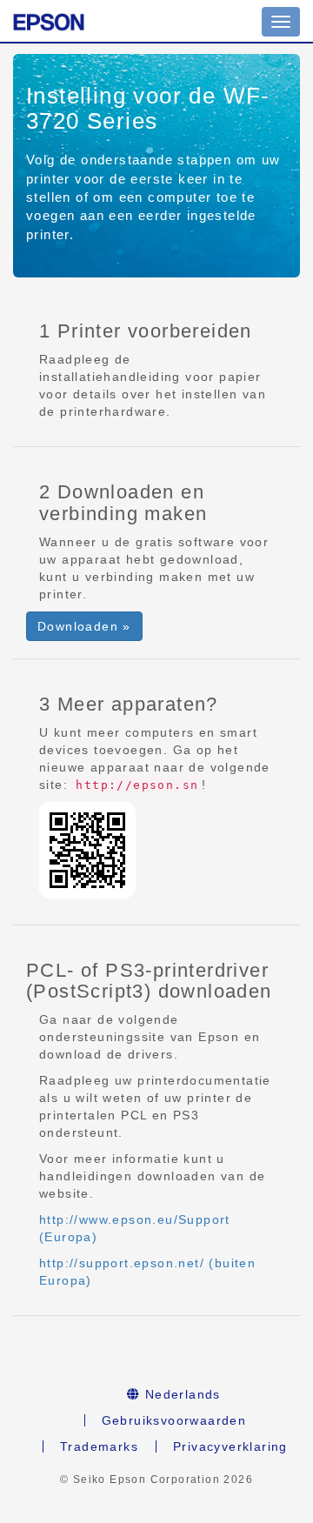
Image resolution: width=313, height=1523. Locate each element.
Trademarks (99, 1446)
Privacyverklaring (230, 1446)
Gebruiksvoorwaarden (174, 1420)
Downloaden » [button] (84, 626)
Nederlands (181, 1394)
